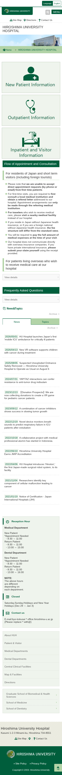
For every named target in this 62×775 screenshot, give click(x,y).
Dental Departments (15, 659)
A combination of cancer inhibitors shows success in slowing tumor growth (30, 410)
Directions (31, 20)
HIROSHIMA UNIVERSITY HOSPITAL (23, 29)
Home (9, 50)
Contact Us (46, 20)
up (58, 769)
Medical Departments (16, 651)
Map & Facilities (13, 674)
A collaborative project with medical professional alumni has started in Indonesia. (30, 439)
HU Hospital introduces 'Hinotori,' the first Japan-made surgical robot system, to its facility (30, 467)
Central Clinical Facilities (17, 666)
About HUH (10, 635)
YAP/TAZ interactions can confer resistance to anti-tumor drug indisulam (29, 380)
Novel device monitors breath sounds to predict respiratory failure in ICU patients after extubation (27, 424)
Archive (53, 314)
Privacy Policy (38, 763)
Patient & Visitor (13, 643)
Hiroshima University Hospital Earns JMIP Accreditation (27, 452)
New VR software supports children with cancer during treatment (31, 351)
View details (10, 277)
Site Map (17, 20)
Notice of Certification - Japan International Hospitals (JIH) (27, 498)
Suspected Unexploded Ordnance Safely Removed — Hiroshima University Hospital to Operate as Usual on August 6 (30, 366)
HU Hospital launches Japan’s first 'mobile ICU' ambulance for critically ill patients (30, 338)
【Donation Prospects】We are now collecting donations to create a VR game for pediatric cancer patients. (29, 395)
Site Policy (21, 763)
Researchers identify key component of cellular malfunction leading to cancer (28, 483)
